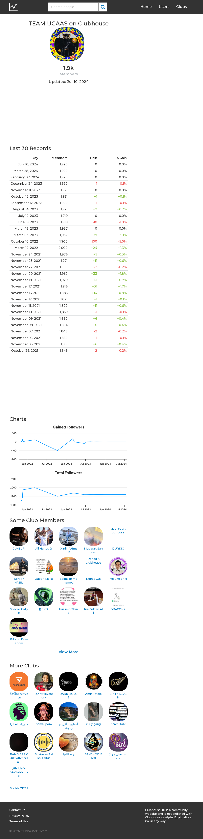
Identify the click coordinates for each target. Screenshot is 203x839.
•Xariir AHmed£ (68, 550)
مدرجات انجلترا (19, 724)
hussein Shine (68, 611)
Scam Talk (118, 724)
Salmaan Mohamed (68, 580)
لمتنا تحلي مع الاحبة (118, 756)
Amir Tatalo (93, 694)
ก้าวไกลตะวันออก (19, 695)
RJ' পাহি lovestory (44, 695)
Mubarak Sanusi (93, 550)
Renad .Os (93, 579)
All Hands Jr (43, 548)
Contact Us (17, 810)
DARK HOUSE (68, 695)
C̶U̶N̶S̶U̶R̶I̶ (19, 548)
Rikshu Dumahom (19, 641)
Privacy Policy (19, 816)
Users (164, 7)
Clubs (181, 7)
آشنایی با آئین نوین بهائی (68, 726)
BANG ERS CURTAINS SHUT (19, 758)
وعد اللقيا (68, 754)
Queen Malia (44, 579)
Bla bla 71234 (19, 788)
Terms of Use (18, 821)
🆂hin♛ (44, 609)
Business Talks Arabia (43, 756)
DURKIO (118, 548)
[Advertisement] (69, 117)
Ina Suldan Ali (93, 611)
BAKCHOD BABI (93, 756)
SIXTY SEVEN (118, 695)
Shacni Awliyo (19, 611)
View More (69, 652)
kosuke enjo (118, 579)
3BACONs (118, 609)
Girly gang (93, 724)
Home (146, 7)
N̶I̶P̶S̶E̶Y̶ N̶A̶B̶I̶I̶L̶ (19, 580)
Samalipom (44, 724)
